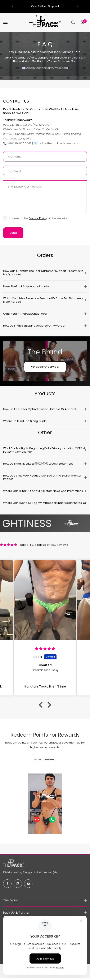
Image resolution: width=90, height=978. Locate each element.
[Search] (73, 22)
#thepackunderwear (45, 367)
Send (13, 233)
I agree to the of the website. (38, 218)
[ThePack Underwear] (45, 22)
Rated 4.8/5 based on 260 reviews (44, 545)
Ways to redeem (45, 759)
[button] (12, 6)
